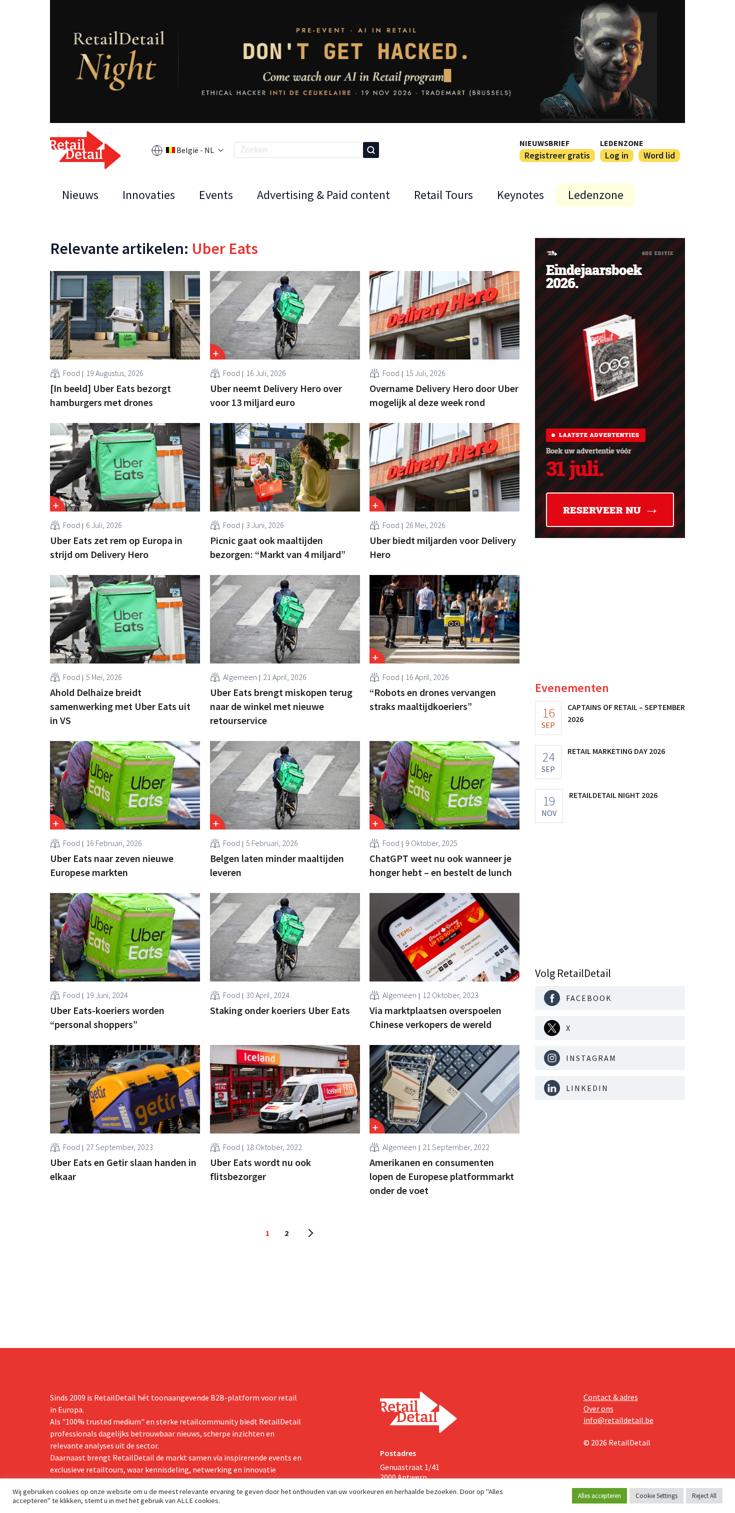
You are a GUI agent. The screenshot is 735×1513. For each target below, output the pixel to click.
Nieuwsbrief (545, 143)
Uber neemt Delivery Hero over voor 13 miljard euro (276, 395)
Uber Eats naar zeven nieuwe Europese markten (112, 865)
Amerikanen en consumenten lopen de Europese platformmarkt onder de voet (442, 1176)
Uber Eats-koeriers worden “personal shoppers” (107, 1017)
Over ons (599, 1409)
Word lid (659, 155)
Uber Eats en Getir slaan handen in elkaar (123, 1169)
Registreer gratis (557, 155)
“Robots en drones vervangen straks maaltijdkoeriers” (433, 699)
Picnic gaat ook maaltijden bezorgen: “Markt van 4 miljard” (278, 547)
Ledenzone (622, 143)
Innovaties (148, 194)
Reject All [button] (704, 1496)
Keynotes (520, 194)
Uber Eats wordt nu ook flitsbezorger (260, 1169)
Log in (616, 155)
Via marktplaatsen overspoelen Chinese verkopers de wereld (436, 1017)
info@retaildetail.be (619, 1420)
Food (71, 373)
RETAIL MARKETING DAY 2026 (616, 751)
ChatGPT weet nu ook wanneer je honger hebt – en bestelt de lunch (441, 865)
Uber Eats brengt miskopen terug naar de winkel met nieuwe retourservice (281, 706)
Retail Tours (443, 194)
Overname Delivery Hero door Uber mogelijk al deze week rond (444, 395)
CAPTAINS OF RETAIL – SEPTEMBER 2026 (626, 713)
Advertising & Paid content (323, 194)
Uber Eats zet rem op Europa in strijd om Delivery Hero (116, 547)
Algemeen (240, 677)
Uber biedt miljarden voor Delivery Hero (443, 547)
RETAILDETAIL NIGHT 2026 (613, 795)
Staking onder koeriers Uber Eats (280, 1010)
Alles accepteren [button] (599, 1496)
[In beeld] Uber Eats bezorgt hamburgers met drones (110, 395)
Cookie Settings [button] (657, 1496)
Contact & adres (611, 1397)
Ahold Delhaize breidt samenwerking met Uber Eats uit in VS (120, 706)
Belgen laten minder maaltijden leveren (277, 865)
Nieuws (80, 194)
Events (216, 194)
